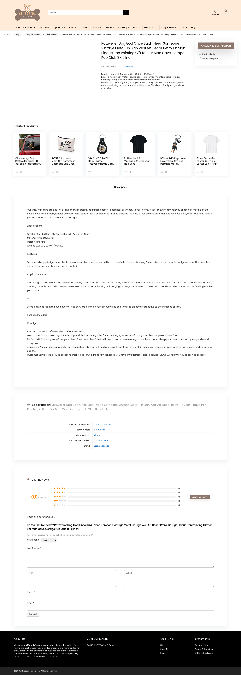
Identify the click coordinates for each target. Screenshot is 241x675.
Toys (182, 27)
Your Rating (33, 539)
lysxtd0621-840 (101, 440)
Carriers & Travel (89, 27)
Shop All (164, 649)
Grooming (149, 27)
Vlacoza (98, 435)
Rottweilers (52, 34)
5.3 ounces (99, 429)
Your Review (34, 548)
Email (30, 603)
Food (135, 27)
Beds (71, 27)
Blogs (162, 653)
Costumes (44, 27)
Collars (108, 27)
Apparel (58, 27)
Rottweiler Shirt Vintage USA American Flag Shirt (137, 160)
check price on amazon (216, 45)
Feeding (122, 27)
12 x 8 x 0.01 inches (103, 424)
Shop (17, 34)
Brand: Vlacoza (101, 446)
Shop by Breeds (24, 27)
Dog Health (167, 27)
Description (120, 187)
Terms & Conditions (205, 649)
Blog (193, 27)
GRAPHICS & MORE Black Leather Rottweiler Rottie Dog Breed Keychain (100, 162)
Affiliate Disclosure (204, 653)
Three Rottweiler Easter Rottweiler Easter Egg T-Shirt (207, 160)
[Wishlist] (215, 11)
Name (31, 592)
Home (7, 34)
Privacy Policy (201, 645)
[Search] (126, 12)
